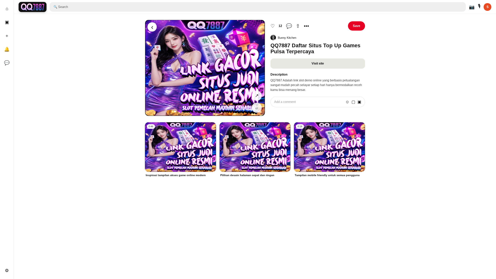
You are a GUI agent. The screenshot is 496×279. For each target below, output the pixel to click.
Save (356, 26)
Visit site (318, 63)
